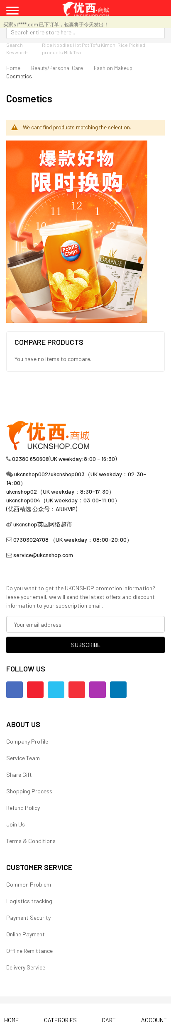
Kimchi (109, 45)
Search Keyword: (17, 48)
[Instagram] (97, 689)
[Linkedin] (118, 689)
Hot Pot (81, 45)
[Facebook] (14, 689)
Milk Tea (72, 52)
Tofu (95, 45)
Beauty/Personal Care (57, 68)
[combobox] (85, 32)
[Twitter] (56, 689)
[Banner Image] (76, 230)
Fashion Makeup (113, 68)
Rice (122, 45)
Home (13, 68)
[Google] (76, 689)
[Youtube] (35, 689)
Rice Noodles (57, 45)
